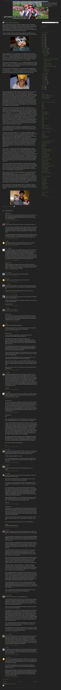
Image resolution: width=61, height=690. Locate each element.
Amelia (43, 126)
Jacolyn (6, 392)
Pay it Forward (46, 54)
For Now (45, 68)
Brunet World (44, 177)
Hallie (43, 117)
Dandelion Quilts (44, 183)
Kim (6, 647)
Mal (5, 241)
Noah (43, 120)
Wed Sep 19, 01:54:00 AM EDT (12, 330)
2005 (44, 87)
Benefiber (27, 69)
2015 (44, 34)
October (45, 51)
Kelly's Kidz (44, 184)
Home (20, 681)
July (45, 74)
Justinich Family (44, 157)
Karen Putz (7, 272)
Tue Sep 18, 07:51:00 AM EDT (11, 275)
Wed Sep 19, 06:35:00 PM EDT (12, 412)
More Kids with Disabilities (46, 172)
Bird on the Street (45, 160)
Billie (6, 465)
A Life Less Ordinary (45, 169)
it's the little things (45, 164)
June (45, 76)
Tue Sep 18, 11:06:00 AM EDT (11, 281)
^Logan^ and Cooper (45, 113)
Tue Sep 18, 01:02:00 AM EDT (11, 238)
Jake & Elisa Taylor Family (46, 159)
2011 (44, 40)
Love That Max (44, 171)
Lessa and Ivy (44, 114)
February (45, 82)
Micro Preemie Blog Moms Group (47, 95)
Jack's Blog (44, 148)
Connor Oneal (44, 180)
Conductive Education (15, 112)
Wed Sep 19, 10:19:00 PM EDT (12, 470)
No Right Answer (46, 69)
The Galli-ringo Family (45, 153)
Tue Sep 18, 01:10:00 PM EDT (11, 305)
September (46, 52)
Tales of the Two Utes (45, 136)
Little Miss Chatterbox (47, 63)
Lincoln (43, 121)
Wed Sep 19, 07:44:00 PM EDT (12, 446)
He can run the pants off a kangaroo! (50, 66)
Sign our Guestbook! (45, 94)
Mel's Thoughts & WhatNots (46, 149)
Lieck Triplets (44, 152)
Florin (43, 106)
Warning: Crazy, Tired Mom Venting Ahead (51, 58)
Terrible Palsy (44, 145)
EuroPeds (4, 112)
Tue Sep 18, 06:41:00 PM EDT (11, 311)
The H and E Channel (45, 98)
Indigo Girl (43, 134)
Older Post (35, 681)
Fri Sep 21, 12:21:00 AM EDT (11, 631)
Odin (42, 109)
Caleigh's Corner (44, 161)
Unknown (6, 657)
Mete (6, 529)
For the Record (46, 71)
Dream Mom (7, 595)
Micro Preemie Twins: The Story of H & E (16, 16)
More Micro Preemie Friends (47, 128)
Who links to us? (45, 195)
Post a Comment (5, 679)
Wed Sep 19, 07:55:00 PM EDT (12, 462)
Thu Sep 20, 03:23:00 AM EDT (11, 527)
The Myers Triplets (45, 187)
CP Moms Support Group (46, 97)
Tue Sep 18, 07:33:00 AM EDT (11, 260)
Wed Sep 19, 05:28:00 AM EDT (12, 389)
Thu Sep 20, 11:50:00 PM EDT (11, 592)
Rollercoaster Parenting (46, 163)
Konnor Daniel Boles (45, 156)
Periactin (19, 132)
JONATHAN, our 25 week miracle (47, 165)
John (42, 116)
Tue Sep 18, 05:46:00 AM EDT (11, 245)
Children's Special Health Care (19, 173)
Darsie (43, 103)
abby (6, 222)
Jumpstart (7, 56)
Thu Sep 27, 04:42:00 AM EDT (11, 676)
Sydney (43, 124)
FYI (44, 57)
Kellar (43, 122)
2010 (44, 42)
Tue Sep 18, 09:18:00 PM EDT (11, 321)
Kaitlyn (43, 105)
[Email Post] (14, 206)
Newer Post (4, 681)
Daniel (43, 146)
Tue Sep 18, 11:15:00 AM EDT (11, 292)
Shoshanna (44, 107)
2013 (44, 37)
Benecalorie (11, 69)
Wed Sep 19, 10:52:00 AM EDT (12, 397)
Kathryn (6, 449)
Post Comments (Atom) (11, 683)
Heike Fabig (7, 248)
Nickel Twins (44, 188)
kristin (6, 278)
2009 (44, 43)
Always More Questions (12, 22)
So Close (43, 133)
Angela (6, 473)
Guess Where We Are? (48, 60)
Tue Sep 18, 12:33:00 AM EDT (11, 220)
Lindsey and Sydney (45, 125)
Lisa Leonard (7, 634)
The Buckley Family (45, 167)
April (45, 79)
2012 (44, 39)
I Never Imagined (45, 168)
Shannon (6, 284)
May (45, 77)
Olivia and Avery (44, 118)
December (46, 48)
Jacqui (6, 308)
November (46, 49)
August (45, 73)
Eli (42, 110)
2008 (44, 45)
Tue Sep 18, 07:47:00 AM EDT (11, 269)
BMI (18, 68)
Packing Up (46, 55)
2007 (44, 46)
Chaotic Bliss (44, 179)
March (45, 80)
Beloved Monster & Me (46, 142)
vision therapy (20, 62)
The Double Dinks (45, 137)
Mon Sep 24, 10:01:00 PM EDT (12, 654)
